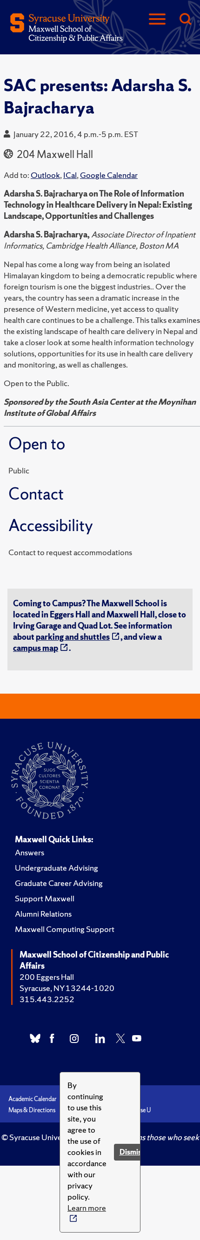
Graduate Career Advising (59, 883)
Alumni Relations (43, 913)
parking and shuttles (73, 636)
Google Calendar (109, 175)
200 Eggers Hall (47, 976)
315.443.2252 (47, 999)
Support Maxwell (44, 898)
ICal (70, 175)
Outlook (45, 175)
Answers (29, 852)
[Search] (185, 20)
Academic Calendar (32, 1099)
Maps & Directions (31, 1110)
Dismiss (132, 1152)
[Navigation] (157, 20)
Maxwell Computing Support (64, 929)
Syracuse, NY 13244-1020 (67, 988)
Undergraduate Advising (56, 867)
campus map (35, 648)
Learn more (86, 1207)
